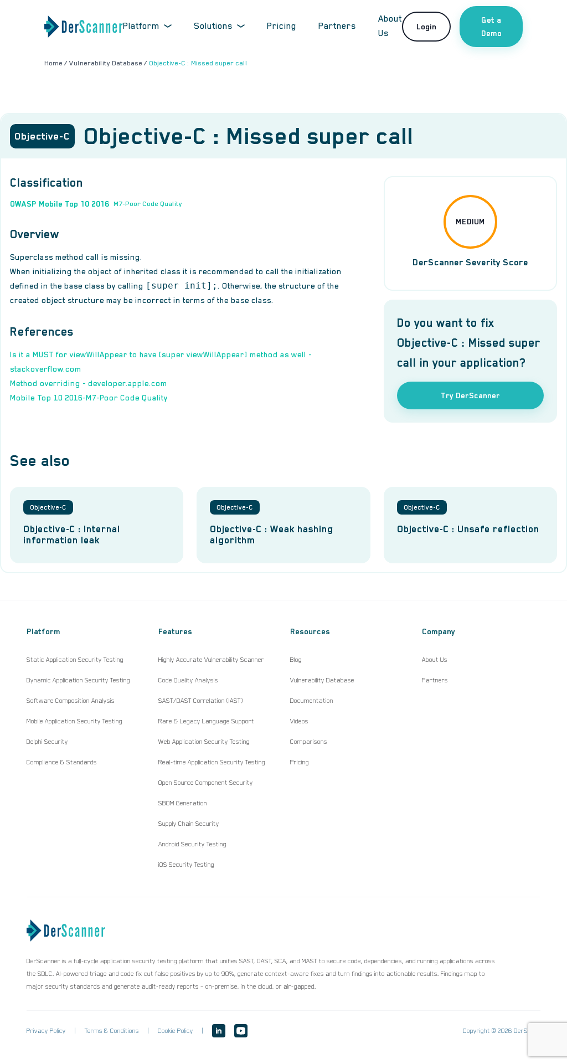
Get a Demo (491, 27)
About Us (434, 660)
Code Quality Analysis (188, 680)
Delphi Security (47, 742)
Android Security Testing (192, 844)
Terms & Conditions (112, 1031)
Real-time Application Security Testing (211, 762)
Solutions (213, 26)
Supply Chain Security (188, 823)
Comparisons (308, 742)
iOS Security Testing (186, 864)
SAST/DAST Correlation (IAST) (200, 701)
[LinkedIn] (218, 1030)
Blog (296, 660)
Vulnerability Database (322, 680)
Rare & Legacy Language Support (206, 721)
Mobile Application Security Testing (74, 721)
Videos (299, 721)
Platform (141, 26)
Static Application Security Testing (75, 660)
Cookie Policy (175, 1031)
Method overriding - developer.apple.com (88, 383)
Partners (337, 26)
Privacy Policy (46, 1031)
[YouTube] (241, 1030)
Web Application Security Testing (204, 742)
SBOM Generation (182, 803)
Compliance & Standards (62, 762)
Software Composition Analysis (71, 701)
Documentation (311, 701)
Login (426, 26)
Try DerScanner (470, 395)
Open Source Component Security (205, 783)
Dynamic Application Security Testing (78, 680)
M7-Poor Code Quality (148, 204)
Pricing (281, 26)
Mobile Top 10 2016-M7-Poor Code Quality (89, 397)
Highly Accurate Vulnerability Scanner (211, 660)
